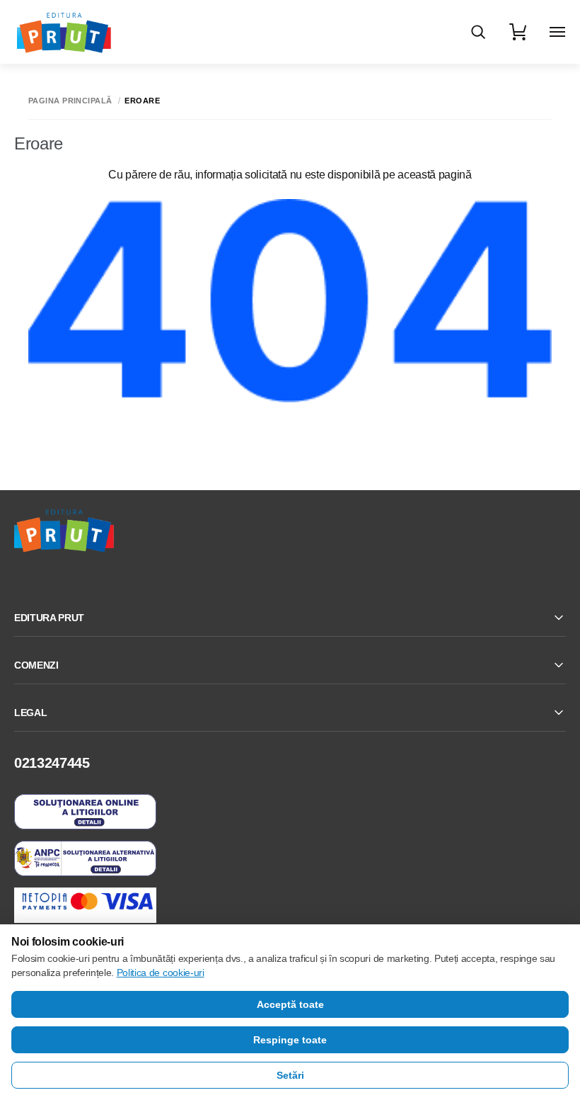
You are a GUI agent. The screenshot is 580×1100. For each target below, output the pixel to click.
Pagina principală (70, 101)
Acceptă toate (290, 1004)
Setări (290, 1075)
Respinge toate (290, 1039)
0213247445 (52, 763)
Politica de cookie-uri (160, 972)
